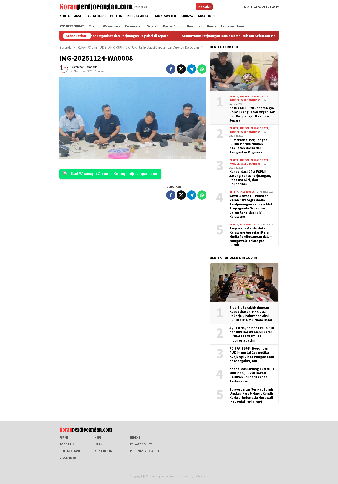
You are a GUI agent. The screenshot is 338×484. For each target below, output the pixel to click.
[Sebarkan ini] (170, 69)
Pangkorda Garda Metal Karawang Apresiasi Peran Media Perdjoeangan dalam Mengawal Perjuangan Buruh (250, 236)
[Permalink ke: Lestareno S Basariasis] (64, 69)
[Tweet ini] (181, 69)
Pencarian (204, 6)
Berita (233, 96)
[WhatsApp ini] (201, 69)
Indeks (135, 437)
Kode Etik (66, 444)
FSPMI (63, 437)
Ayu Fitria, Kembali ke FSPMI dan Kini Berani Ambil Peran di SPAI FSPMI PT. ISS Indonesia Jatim (251, 334)
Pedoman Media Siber (146, 451)
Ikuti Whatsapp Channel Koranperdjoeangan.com (114, 174)
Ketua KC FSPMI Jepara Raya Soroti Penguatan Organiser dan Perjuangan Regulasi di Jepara (252, 114)
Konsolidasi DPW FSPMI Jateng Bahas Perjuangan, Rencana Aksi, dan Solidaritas (250, 178)
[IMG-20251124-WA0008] (132, 118)
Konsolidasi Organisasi (245, 100)
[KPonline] (95, 6)
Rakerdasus (247, 191)
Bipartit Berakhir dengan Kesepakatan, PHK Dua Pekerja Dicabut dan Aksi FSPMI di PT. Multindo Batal (250, 314)
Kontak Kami (104, 451)
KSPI (98, 437)
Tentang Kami (69, 451)
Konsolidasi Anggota (253, 96)
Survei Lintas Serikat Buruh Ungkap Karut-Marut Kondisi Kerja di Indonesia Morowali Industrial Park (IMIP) (251, 395)
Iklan (99, 444)
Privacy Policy (141, 444)
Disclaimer (67, 458)
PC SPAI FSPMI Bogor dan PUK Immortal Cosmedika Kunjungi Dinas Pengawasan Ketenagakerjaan (251, 354)
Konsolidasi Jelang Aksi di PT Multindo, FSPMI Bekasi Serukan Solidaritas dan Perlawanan (252, 375)
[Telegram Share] (191, 69)
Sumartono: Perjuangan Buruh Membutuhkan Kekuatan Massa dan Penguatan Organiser (232, 36)
